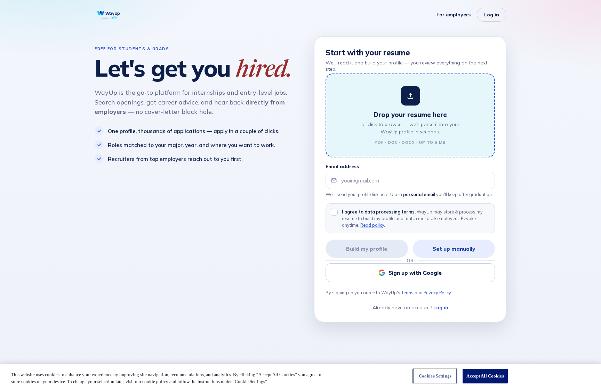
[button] (410, 115)
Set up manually (454, 249)
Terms (407, 292)
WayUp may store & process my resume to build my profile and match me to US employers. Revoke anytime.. (412, 218)
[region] (300, 376)
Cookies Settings (435, 376)
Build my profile (366, 249)
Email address (342, 166)
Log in (491, 14)
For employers (453, 14)
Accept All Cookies (485, 376)
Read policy (372, 225)
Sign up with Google (415, 273)
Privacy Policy (437, 292)
